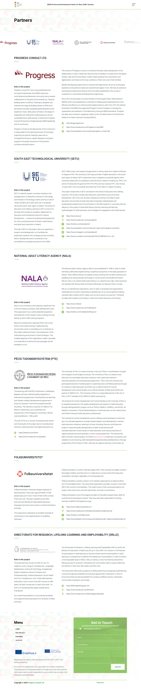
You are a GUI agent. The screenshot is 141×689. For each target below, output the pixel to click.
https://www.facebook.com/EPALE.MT (80, 590)
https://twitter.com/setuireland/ (78, 224)
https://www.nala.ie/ (73, 304)
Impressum (100, 682)
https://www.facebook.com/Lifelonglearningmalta (85, 594)
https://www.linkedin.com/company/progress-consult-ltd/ (88, 131)
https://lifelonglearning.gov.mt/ (77, 586)
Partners (19, 637)
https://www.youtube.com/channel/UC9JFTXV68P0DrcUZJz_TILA (90, 236)
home (18, 629)
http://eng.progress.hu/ (75, 123)
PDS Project (20, 633)
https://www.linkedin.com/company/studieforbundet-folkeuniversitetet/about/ (96, 519)
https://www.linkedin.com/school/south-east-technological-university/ (93, 228)
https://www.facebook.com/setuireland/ (81, 220)
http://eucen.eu (99, 437)
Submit (118, 667)
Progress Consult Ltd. (36, 683)
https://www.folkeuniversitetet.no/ (79, 507)
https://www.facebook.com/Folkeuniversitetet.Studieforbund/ (89, 511)
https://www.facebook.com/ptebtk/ (32, 437)
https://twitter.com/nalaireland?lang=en (81, 312)
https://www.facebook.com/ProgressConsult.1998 (84, 127)
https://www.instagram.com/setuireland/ (81, 232)
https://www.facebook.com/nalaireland (81, 308)
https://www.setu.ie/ (73, 216)
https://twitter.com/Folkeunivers (78, 515)
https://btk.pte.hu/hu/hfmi (28, 433)
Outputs (19, 640)
